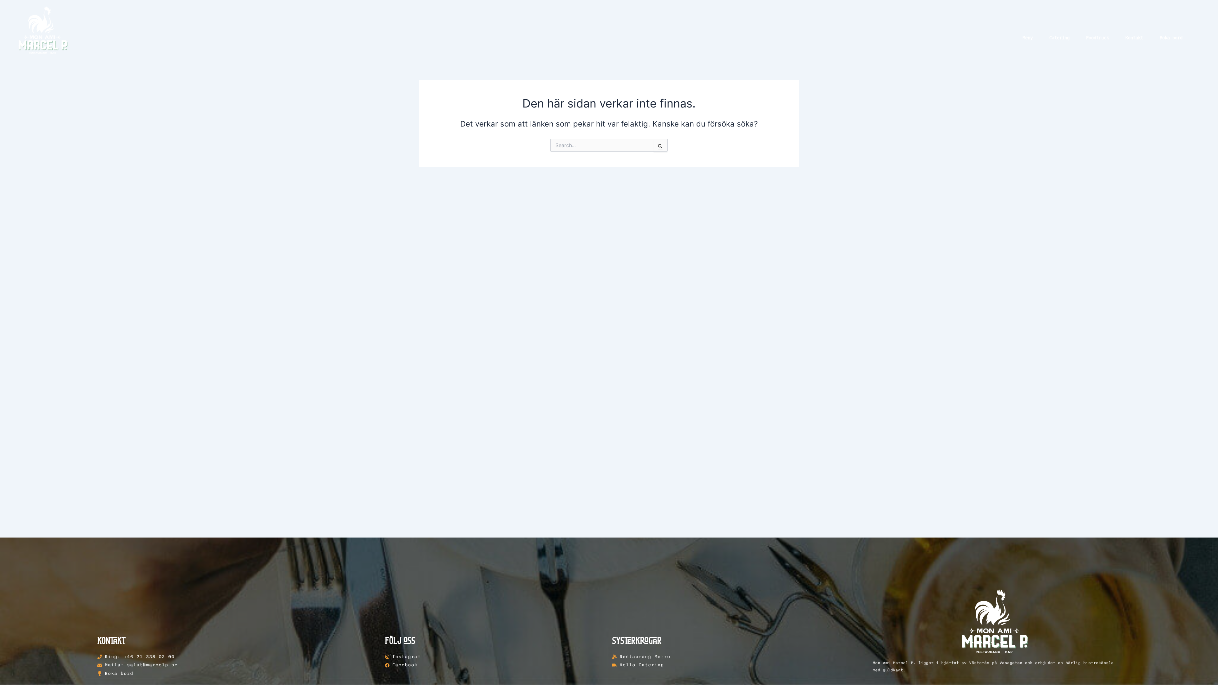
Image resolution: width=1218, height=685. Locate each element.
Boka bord (1171, 37)
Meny (1028, 37)
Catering (1059, 37)
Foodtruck (1097, 37)
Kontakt (1134, 37)
